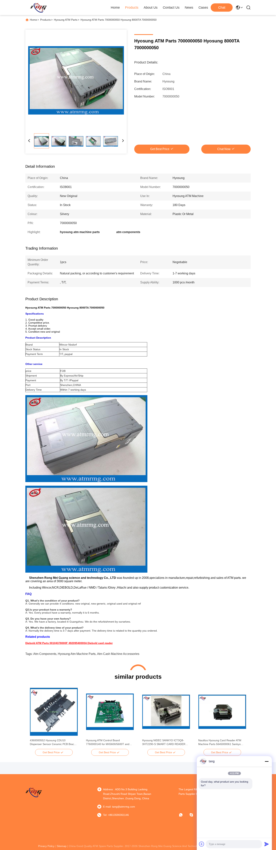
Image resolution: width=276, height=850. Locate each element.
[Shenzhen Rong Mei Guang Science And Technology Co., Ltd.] (38, 7)
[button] (34, 718)
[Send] (267, 844)
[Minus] (266, 761)
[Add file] (201, 844)
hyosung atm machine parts (77, 653)
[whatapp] (183, 815)
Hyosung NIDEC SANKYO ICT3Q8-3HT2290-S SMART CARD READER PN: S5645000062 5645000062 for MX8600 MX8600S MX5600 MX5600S (165, 742)
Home (115, 7)
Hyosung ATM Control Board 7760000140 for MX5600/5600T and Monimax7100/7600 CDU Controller (107, 742)
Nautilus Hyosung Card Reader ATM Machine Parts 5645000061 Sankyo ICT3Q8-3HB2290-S (219, 742)
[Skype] (194, 815)
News (189, 7)
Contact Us (171, 7)
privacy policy (46, 846)
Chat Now (224, 149)
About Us (151, 7)
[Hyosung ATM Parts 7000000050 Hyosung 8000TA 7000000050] (76, 80)
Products (131, 7)
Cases (203, 7)
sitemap (61, 846)
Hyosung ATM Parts (65, 19)
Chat (221, 7)
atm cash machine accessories (118, 653)
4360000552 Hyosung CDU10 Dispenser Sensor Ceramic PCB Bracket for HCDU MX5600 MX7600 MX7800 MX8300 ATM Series (54, 742)
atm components (44, 653)
